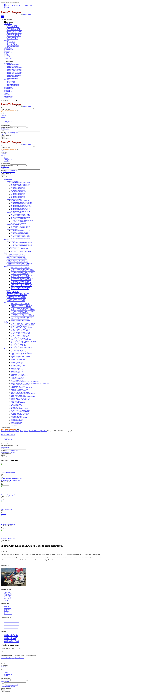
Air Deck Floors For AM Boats (19, 417)
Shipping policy (8, 594)
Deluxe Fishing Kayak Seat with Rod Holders (23, 393)
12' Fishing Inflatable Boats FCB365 (20, 215)
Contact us (7, 592)
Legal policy (7, 600)
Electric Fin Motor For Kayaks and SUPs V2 (22, 284)
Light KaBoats (11, 42)
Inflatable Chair (15, 360)
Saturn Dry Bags (15, 368)
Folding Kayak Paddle (16, 420)
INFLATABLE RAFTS (10, 637)
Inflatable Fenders (15, 372)
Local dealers (7, 608)
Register (6, 129)
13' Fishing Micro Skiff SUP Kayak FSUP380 (23, 271)
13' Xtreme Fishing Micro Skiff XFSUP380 (22, 272)
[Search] (33, 108)
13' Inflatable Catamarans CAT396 (16, 298)
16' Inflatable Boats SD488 (18, 196)
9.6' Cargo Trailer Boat (13, 292)
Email (2, 130)
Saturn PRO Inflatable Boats (14, 28)
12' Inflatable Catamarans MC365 (16, 301)
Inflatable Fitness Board (17, 366)
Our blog (6, 611)
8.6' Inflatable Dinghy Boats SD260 (20, 182)
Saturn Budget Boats (12, 37)
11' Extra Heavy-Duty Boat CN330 (20, 200)
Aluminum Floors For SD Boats (19, 414)
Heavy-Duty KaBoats (13, 45)
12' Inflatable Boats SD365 (18, 188)
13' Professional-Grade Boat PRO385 (20, 205)
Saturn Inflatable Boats (13, 25)
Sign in (2, 129)
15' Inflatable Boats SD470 (18, 194)
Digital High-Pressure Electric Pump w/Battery (23, 396)
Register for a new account (8, 134)
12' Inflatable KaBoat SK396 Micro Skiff (21, 242)
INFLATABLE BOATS (10, 634)
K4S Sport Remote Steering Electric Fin (21, 286)
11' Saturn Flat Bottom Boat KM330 (20, 226)
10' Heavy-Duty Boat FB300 (18, 218)
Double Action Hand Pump (18, 395)
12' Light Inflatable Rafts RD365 (16, 256)
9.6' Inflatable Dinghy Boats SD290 (20, 184)
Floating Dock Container (17, 374)
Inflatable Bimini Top (16, 405)
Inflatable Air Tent (15, 407)
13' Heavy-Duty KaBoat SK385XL (20, 248)
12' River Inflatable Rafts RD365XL (17, 259)
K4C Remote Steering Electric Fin (20, 289)
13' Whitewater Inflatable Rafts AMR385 (18, 265)
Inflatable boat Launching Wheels (19, 408)
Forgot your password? (12, 132)
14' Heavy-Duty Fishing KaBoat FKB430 (22, 220)
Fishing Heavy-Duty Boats (14, 31)
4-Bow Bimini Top (16, 404)
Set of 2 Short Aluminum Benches (20, 384)
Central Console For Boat (17, 380)
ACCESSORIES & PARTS (11, 642)
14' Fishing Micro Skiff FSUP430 (19, 274)
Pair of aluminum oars (16, 422)
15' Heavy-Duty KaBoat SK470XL (20, 250)
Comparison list (8, 121)
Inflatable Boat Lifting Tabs (18, 359)
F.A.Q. (8, 7)
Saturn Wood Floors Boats (14, 34)
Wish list (6, 122)
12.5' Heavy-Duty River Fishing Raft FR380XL (20, 263)
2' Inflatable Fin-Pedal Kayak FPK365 (21, 283)
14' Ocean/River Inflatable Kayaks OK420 (22, 278)
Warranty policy (8, 598)
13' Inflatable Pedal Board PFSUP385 (21, 280)
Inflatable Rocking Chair (17, 363)
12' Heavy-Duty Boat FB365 (18, 221)
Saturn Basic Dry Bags (17, 369)
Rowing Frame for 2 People (18, 386)
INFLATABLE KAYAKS (11, 636)
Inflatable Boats (5, 658)
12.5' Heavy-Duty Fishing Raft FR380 (17, 262)
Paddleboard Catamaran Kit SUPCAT (17, 295)
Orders (6, 119)
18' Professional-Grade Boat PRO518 (20, 211)
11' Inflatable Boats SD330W (18, 187)
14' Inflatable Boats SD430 (18, 193)
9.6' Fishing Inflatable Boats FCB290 (20, 214)
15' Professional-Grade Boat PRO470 (20, 208)
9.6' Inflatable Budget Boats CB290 (20, 230)
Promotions (7, 612)
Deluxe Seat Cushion (16, 401)
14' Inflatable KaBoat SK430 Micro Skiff (21, 244)
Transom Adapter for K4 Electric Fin (20, 287)
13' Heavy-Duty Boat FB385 (18, 223)
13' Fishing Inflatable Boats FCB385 (20, 217)
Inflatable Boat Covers (16, 419)
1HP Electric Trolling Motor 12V (19, 375)
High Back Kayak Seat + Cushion (20, 392)
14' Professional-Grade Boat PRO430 (20, 206)
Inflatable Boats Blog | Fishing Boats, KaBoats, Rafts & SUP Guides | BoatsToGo (25, 431)
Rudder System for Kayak (17, 377)
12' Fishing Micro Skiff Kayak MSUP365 (22, 269)
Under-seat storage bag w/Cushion (20, 399)
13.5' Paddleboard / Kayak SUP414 (20, 268)
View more (14, 425)
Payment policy (8, 595)
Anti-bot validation (6, 135)
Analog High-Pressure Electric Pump (20, 398)
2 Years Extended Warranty (8, 472)
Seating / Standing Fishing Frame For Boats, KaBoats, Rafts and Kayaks (30, 383)
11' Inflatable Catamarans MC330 (16, 299)
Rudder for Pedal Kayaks (17, 378)
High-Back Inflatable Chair (18, 365)
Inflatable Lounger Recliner (18, 362)
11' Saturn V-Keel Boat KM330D (19, 227)
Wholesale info (8, 609)
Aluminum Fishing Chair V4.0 (19, 390)
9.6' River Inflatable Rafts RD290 (16, 257)
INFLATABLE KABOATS (11, 640)
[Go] (27, 127)
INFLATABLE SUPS (10, 639)
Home (2, 431)
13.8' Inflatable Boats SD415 (18, 191)
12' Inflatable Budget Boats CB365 (20, 233)
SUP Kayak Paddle (16, 423)
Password (3, 132)
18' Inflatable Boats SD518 (18, 197)
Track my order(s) (5, 127)
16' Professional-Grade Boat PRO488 (20, 209)
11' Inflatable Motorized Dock (15, 254)
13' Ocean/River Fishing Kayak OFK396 (21, 275)
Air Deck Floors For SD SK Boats (20, 413)
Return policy (7, 597)
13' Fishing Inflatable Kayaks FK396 (20, 277)
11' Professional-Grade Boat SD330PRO (21, 202)
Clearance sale (8, 614)
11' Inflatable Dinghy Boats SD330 (20, 185)
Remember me (6, 138)
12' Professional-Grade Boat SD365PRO (21, 203)
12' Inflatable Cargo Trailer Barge (16, 296)
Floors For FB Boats (16, 416)
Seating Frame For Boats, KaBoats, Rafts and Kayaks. (25, 381)
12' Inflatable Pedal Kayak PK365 (20, 281)
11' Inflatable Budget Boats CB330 (20, 232)
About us (6, 606)
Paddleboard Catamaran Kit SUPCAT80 (18, 293)
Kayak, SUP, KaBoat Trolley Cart (20, 411)
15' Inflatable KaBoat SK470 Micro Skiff (21, 245)
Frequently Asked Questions (16, 658)
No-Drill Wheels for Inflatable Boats (20, 410)
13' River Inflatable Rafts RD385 (16, 260)
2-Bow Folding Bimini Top (18, 402)
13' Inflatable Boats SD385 (18, 190)
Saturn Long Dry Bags (17, 371)
